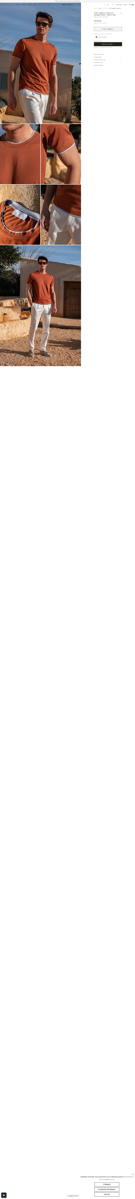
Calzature (24, 4)
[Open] (3, 1195)
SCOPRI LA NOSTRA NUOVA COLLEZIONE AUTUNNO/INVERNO (67, 1)
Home (95, 8)
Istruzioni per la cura (98, 62)
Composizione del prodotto (100, 59)
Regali (34, 4)
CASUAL (107, 1194)
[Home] (67, 4)
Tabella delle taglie (98, 41)
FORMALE (107, 1184)
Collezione (18, 4)
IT (112, 4)
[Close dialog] (133, 1174)
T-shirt (105, 8)
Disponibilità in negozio (99, 54)
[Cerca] (105, 5)
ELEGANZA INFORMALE (107, 1189)
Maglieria (100, 8)
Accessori (30, 4)
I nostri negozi (119, 4)
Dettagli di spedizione (98, 65)
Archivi (48, 4)
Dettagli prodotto (98, 57)
